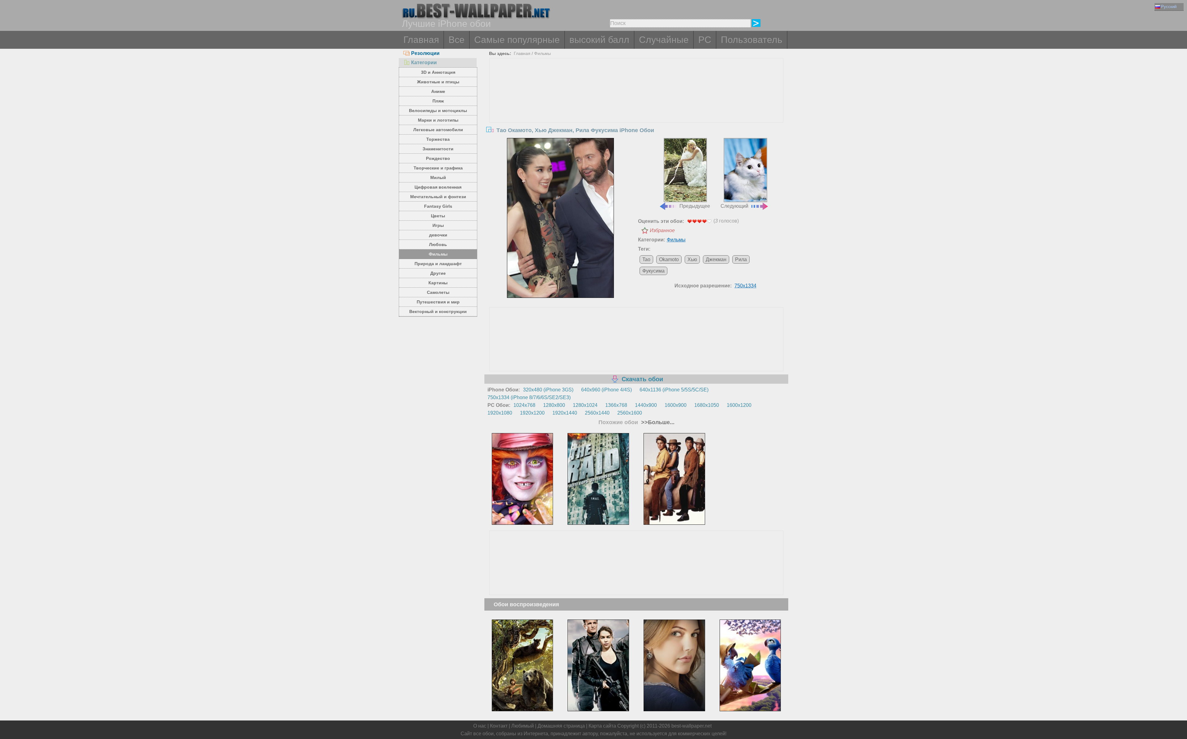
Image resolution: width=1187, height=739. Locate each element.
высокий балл (599, 40)
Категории (424, 62)
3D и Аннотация (438, 72)
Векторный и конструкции (438, 311)
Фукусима (653, 270)
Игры (438, 225)
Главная (421, 40)
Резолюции (425, 53)
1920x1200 (532, 412)
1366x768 (616, 405)
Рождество (438, 158)
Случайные (664, 40)
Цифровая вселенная (438, 187)
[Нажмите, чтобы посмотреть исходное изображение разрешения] (560, 218)
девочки (438, 234)
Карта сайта (602, 726)
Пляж (438, 100)
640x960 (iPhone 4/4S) (606, 389)
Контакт (499, 726)
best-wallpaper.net (691, 726)
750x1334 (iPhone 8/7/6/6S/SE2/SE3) (529, 397)
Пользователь (751, 40)
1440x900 (646, 405)
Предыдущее (694, 206)
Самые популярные (517, 40)
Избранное (662, 230)
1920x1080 (499, 412)
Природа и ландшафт (438, 263)
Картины (438, 282)
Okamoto (669, 259)
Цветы (438, 215)
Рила (741, 259)
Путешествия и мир (438, 301)
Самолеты (438, 292)
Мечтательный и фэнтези (438, 196)
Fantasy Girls (438, 206)
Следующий (734, 206)
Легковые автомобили (438, 129)
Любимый (522, 726)
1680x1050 (706, 405)
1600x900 (676, 405)
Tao (646, 259)
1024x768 (524, 405)
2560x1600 (629, 412)
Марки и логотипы (438, 120)
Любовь (438, 244)
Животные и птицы (438, 81)
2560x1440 (597, 412)
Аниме (438, 91)
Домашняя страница (561, 726)
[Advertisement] (636, 104)
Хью (692, 259)
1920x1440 (564, 412)
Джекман (716, 259)
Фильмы (438, 254)
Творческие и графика (438, 167)
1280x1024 (585, 405)
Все (457, 40)
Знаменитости (438, 148)
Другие (438, 273)
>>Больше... (657, 422)
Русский (1168, 6)
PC (704, 40)
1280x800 (554, 405)
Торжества (438, 139)
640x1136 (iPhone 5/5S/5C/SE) (674, 389)
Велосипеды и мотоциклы (438, 110)
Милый (438, 177)
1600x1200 (739, 405)
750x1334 (745, 285)
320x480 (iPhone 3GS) (548, 389)
